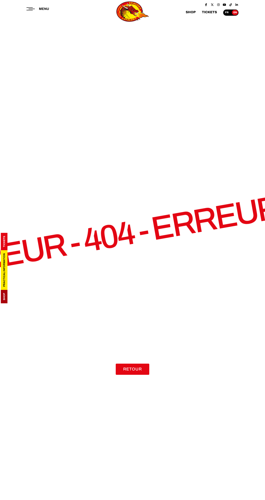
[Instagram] (218, 4)
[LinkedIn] (237, 4)
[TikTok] (230, 4)
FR (227, 12)
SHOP (191, 12)
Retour (132, 369)
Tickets (4, 241)
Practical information (4, 270)
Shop (4, 296)
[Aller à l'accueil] (133, 22)
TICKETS (209, 12)
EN (235, 12)
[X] (212, 4)
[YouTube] (224, 4)
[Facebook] (206, 4)
